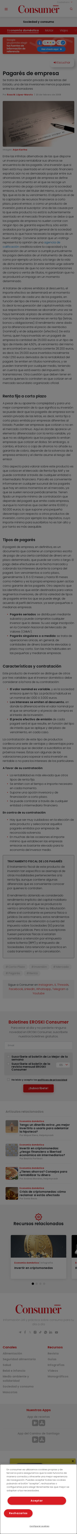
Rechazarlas (18, 1513)
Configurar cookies (39, 1526)
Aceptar (37, 1500)
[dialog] (38, 1499)
